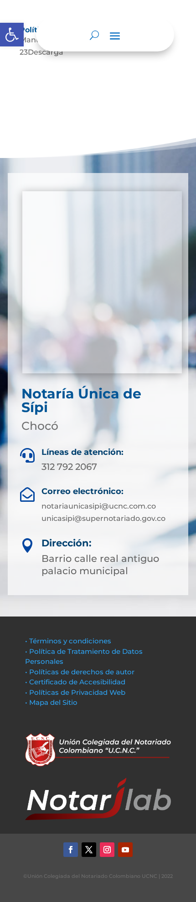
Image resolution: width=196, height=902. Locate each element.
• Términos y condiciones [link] (68, 641)
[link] (12, 34)
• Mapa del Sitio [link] (52, 702)
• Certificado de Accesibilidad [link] (75, 682)
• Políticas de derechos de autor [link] (79, 672)
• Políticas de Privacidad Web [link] (75, 692)
